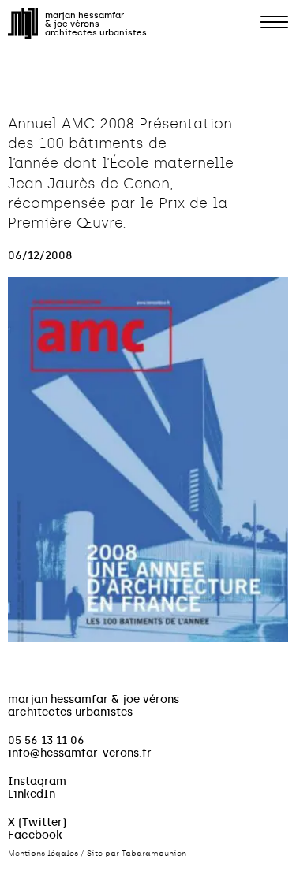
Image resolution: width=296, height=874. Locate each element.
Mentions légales (43, 853)
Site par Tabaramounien (136, 853)
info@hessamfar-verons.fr (80, 752)
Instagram (37, 781)
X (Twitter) (37, 822)
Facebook (35, 834)
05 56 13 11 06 (46, 740)
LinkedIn (31, 793)
